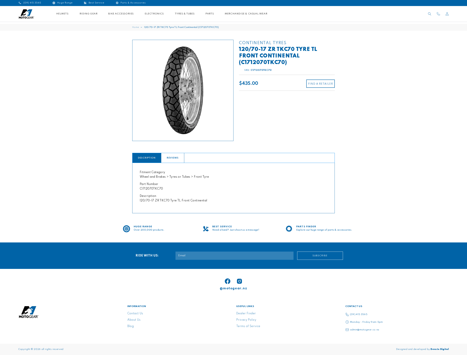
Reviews (173, 158)
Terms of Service (248, 326)
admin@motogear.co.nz (364, 330)
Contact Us (135, 313)
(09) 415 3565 (359, 314)
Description (147, 158)
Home (135, 27)
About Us (134, 320)
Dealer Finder (246, 313)
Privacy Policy (246, 320)
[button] (429, 14)
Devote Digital (440, 349)
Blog (130, 326)
